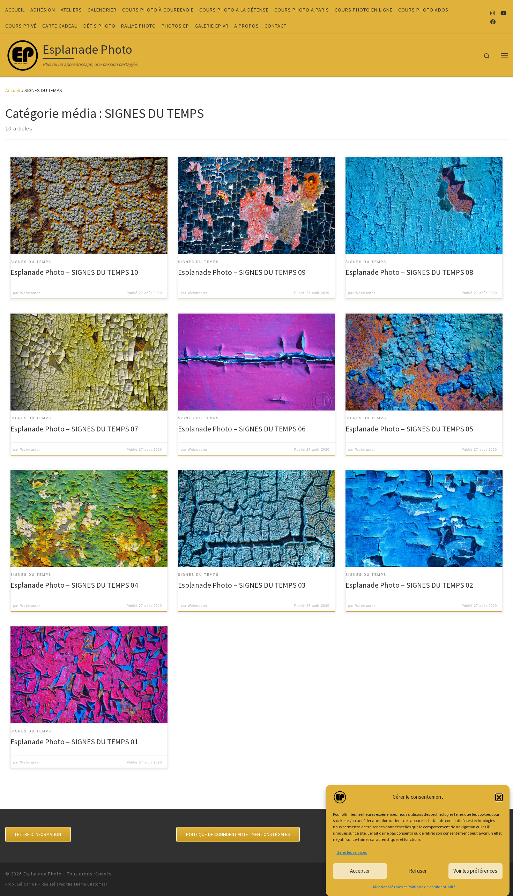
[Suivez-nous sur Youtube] (503, 13)
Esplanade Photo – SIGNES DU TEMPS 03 (242, 585)
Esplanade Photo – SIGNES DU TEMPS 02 (409, 585)
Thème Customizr (90, 884)
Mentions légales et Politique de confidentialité (414, 886)
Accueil (12, 90)
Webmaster (30, 293)
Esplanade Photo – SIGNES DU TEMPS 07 (74, 429)
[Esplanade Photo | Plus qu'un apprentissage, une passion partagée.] (22, 54)
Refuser (418, 870)
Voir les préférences (475, 870)
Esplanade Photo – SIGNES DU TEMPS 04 (74, 585)
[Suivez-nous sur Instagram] (492, 13)
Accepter (360, 870)
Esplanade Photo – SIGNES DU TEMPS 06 (242, 429)
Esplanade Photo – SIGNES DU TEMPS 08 (409, 272)
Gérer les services (351, 852)
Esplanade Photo (42, 874)
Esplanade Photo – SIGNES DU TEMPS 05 (409, 429)
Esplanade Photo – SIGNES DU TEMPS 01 (74, 741)
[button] (499, 797)
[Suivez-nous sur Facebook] (493, 22)
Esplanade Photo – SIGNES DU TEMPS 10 (74, 272)
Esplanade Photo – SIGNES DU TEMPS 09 (242, 272)
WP (34, 884)
